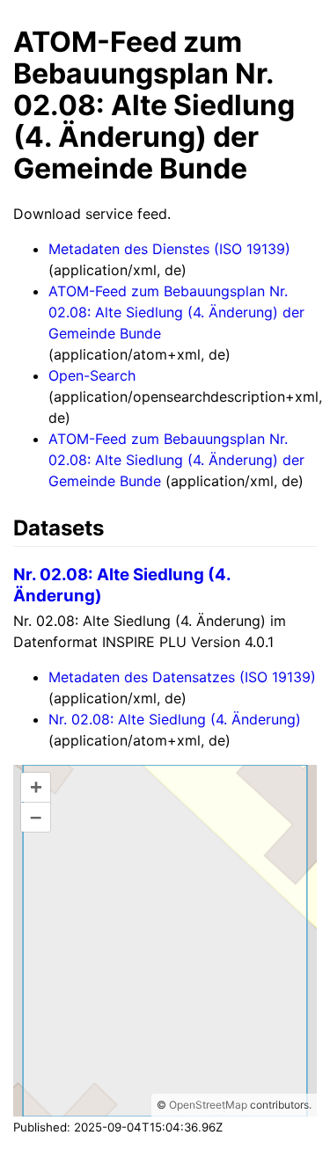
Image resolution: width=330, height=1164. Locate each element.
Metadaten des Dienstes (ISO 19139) (169, 249)
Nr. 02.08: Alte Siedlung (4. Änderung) (174, 719)
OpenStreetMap (208, 1104)
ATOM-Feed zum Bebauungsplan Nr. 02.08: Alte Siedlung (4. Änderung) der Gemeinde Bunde (176, 312)
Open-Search (92, 375)
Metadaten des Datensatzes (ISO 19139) (182, 677)
